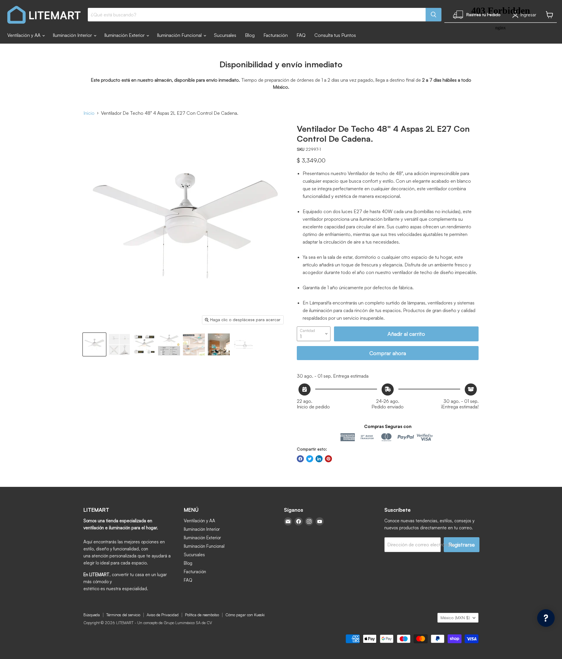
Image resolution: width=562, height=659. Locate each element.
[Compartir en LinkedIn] (319, 458)
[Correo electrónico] (288, 521)
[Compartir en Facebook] (300, 458)
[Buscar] (433, 14)
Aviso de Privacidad (163, 614)
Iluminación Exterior (125, 35)
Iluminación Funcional (180, 35)
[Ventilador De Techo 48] (94, 344)
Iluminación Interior (73, 35)
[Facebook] (298, 521)
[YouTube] (320, 521)
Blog (250, 35)
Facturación (275, 35)
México (455, 617)
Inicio (89, 113)
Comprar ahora (387, 353)
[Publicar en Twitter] (309, 458)
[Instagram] (309, 521)
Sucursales (225, 35)
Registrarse (461, 544)
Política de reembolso (202, 614)
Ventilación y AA (24, 35)
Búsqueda (91, 614)
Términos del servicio (123, 614)
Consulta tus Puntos (335, 35)
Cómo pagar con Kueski (245, 614)
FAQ (301, 35)
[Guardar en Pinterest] (328, 458)
